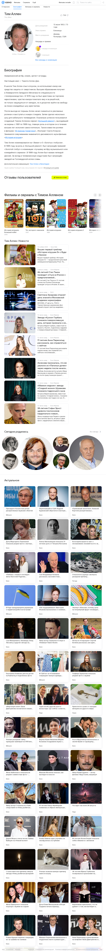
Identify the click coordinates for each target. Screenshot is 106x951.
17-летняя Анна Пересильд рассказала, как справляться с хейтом (51, 343)
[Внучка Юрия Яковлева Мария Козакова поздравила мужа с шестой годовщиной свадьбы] (53, 732)
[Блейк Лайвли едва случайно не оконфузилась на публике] (53, 831)
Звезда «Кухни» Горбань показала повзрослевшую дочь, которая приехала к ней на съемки (52, 320)
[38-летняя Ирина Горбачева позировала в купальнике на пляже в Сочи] (86, 864)
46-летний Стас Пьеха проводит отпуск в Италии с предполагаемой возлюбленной (51, 275)
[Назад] (95, 195)
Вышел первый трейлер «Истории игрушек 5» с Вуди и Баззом (51, 252)
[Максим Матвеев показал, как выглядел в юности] (53, 765)
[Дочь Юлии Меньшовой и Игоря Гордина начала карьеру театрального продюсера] (53, 897)
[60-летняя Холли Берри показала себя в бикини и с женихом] (86, 831)
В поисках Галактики (25, 131)
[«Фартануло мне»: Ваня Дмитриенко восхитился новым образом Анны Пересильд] (19, 699)
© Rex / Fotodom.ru (18, 54)
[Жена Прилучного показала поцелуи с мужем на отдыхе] (19, 897)
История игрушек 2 (76, 230)
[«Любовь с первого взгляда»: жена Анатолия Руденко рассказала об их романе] (19, 567)
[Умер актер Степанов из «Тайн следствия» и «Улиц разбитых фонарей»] (19, 798)
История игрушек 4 (97, 230)
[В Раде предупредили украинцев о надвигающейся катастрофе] (19, 600)
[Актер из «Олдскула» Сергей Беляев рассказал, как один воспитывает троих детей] (86, 633)
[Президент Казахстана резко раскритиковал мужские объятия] (19, 501)
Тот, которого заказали (35, 230)
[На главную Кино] (8, 2)
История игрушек (13, 137)
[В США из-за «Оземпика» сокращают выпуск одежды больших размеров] (53, 666)
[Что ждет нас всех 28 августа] (86, 798)
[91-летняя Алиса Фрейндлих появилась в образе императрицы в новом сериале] (53, 798)
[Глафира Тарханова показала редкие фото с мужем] (86, 666)
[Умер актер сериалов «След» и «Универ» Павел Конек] (53, 633)
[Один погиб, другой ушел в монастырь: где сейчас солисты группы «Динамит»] (53, 699)
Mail (3, 949)
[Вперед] (100, 195)
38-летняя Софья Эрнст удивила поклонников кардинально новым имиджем (49, 411)
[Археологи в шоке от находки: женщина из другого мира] (86, 699)
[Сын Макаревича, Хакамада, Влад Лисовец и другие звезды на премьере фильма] (19, 633)
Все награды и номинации (46, 60)
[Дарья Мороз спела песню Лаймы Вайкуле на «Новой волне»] (19, 831)
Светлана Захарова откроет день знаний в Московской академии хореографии (51, 297)
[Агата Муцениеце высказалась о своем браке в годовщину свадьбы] (86, 732)
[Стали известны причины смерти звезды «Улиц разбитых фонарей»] (19, 864)
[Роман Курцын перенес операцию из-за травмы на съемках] (19, 930)
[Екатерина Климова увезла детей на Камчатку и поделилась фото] (19, 666)
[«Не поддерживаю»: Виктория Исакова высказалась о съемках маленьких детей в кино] (53, 600)
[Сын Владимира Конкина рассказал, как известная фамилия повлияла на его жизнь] (53, 567)
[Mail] (3, 2)
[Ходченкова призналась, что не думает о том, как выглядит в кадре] (86, 897)
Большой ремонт (46, 121)
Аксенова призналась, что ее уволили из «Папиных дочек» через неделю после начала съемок (52, 366)
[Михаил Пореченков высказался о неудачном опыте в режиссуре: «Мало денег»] (53, 930)
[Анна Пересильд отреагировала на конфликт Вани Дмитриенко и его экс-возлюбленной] (86, 930)
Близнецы (58, 30)
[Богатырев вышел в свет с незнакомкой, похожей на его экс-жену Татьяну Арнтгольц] (86, 534)
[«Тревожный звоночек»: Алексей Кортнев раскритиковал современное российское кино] (86, 501)
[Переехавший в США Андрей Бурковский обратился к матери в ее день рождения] (53, 501)
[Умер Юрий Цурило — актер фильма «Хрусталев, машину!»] (86, 765)
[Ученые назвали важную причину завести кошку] (53, 864)
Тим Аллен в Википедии (39, 164)
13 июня (57, 25)
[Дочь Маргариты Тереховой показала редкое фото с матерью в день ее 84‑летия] (19, 534)
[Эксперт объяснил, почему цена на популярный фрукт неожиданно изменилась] (86, 600)
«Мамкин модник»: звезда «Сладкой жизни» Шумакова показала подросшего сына (51, 388)
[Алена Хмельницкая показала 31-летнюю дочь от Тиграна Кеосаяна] (53, 534)
